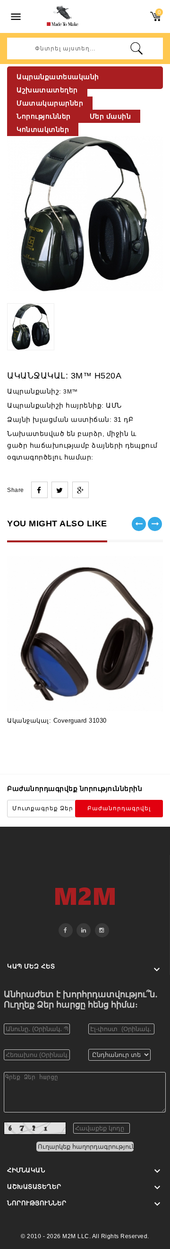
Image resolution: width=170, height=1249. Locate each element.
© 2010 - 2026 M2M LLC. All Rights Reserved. (85, 1236)
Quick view (119, 697)
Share (39, 490)
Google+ (80, 490)
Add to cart (51, 697)
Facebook (66, 930)
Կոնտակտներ (43, 129)
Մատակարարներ (50, 103)
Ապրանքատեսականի (58, 77)
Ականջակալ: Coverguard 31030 (57, 720)
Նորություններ (44, 116)
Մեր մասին (110, 116)
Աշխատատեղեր (47, 90)
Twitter (83, 930)
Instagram (102, 930)
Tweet (59, 490)
